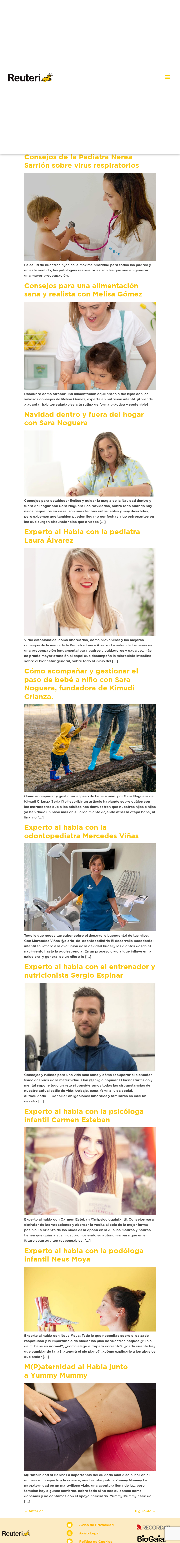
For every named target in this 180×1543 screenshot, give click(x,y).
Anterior (33, 1511)
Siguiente (145, 1511)
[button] (168, 77)
